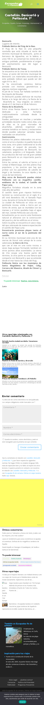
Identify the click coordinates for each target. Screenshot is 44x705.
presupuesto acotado (9, 565)
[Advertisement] (22, 310)
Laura (4, 539)
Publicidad (5, 276)
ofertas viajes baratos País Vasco (30, 562)
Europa (18, 23)
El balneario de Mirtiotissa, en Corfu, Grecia (30, 631)
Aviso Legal (13, 680)
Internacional (34, 23)
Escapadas (6, 23)
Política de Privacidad (26, 682)
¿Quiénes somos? (26, 680)
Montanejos (27, 559)
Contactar (11, 682)
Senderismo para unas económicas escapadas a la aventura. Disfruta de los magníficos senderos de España (21, 541)
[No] (41, 698)
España (12, 23)
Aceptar (22, 702)
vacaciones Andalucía (24, 565)
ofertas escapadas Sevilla (10, 562)
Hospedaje (25, 23)
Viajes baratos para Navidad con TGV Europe (24, 583)
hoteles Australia (16, 559)
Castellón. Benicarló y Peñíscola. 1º (25, 471)
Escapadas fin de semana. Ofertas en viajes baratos (23, 473)
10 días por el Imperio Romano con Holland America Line (22, 575)
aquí (7, 476)
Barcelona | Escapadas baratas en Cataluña (24, 604)
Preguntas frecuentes (26, 685)
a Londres (6, 559)
